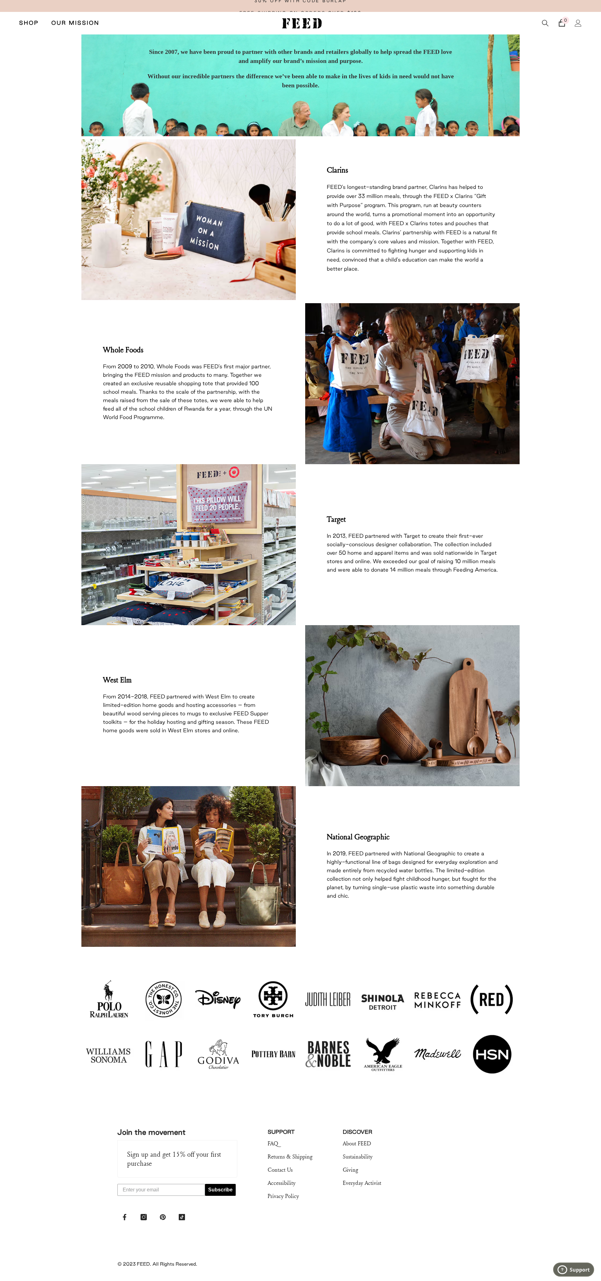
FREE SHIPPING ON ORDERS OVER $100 (300, 6)
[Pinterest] (163, 1217)
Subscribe (220, 1189)
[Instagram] (143, 1217)
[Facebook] (124, 1217)
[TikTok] (182, 1217)
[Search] (545, 23)
